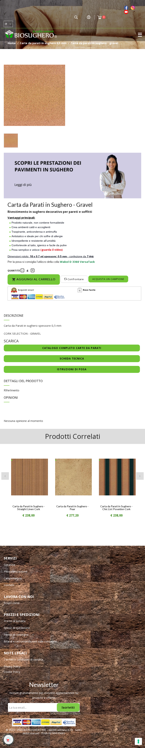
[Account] (89, 18)
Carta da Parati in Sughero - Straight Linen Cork (28, 508)
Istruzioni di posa (71, 369)
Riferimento (11, 390)
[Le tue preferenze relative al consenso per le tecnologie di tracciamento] (138, 741)
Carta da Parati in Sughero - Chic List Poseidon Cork (116, 508)
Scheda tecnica (72, 358)
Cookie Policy (12, 672)
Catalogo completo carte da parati (71, 348)
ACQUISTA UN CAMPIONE (108, 279)
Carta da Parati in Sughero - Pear (72, 508)
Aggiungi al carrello (34, 279)
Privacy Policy (12, 666)
